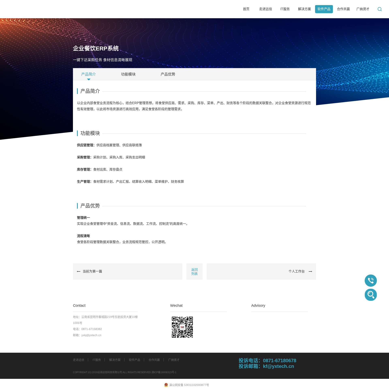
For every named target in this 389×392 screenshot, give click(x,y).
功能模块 (128, 74)
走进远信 (78, 359)
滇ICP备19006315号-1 (164, 372)
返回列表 (194, 272)
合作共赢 (154, 359)
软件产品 (134, 359)
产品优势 (168, 74)
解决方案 (115, 359)
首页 (246, 9)
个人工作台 (297, 271)
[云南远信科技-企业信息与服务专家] (48, 9)
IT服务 (97, 359)
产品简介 (88, 74)
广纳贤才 (174, 359)
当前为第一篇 (92, 271)
